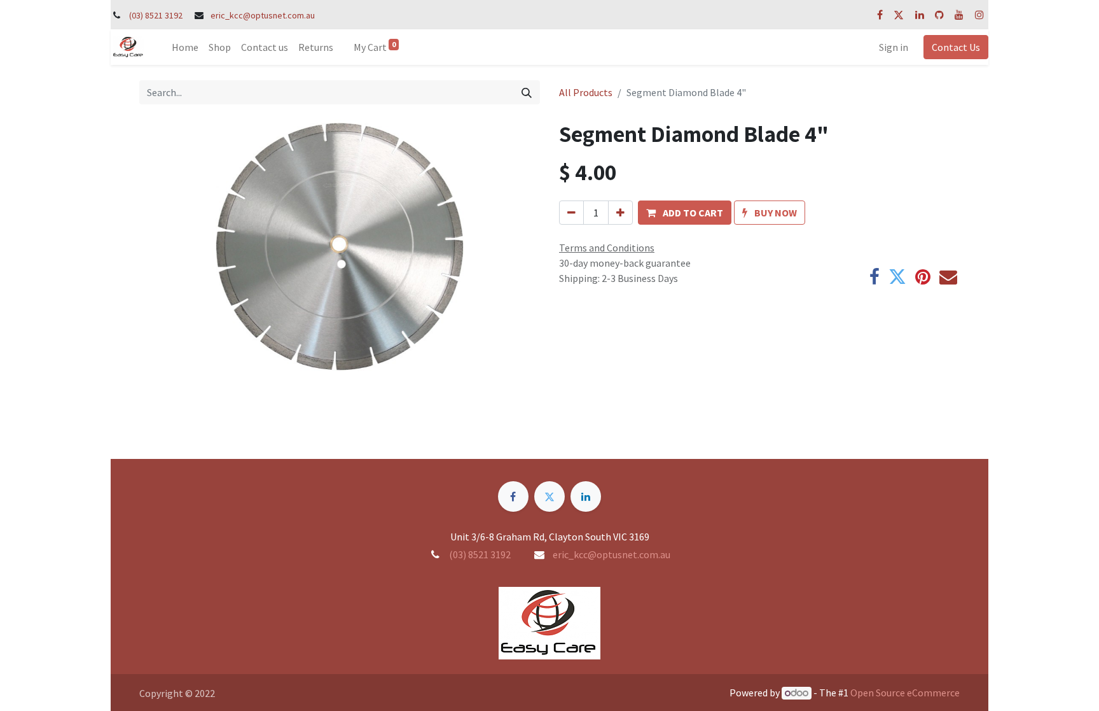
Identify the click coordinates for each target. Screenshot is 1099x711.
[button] (684, 213)
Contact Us (956, 47)
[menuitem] (185, 47)
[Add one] (620, 213)
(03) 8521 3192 (156, 15)
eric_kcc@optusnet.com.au (263, 15)
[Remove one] (571, 213)
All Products (585, 92)
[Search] (526, 92)
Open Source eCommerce (905, 692)
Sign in (893, 47)
